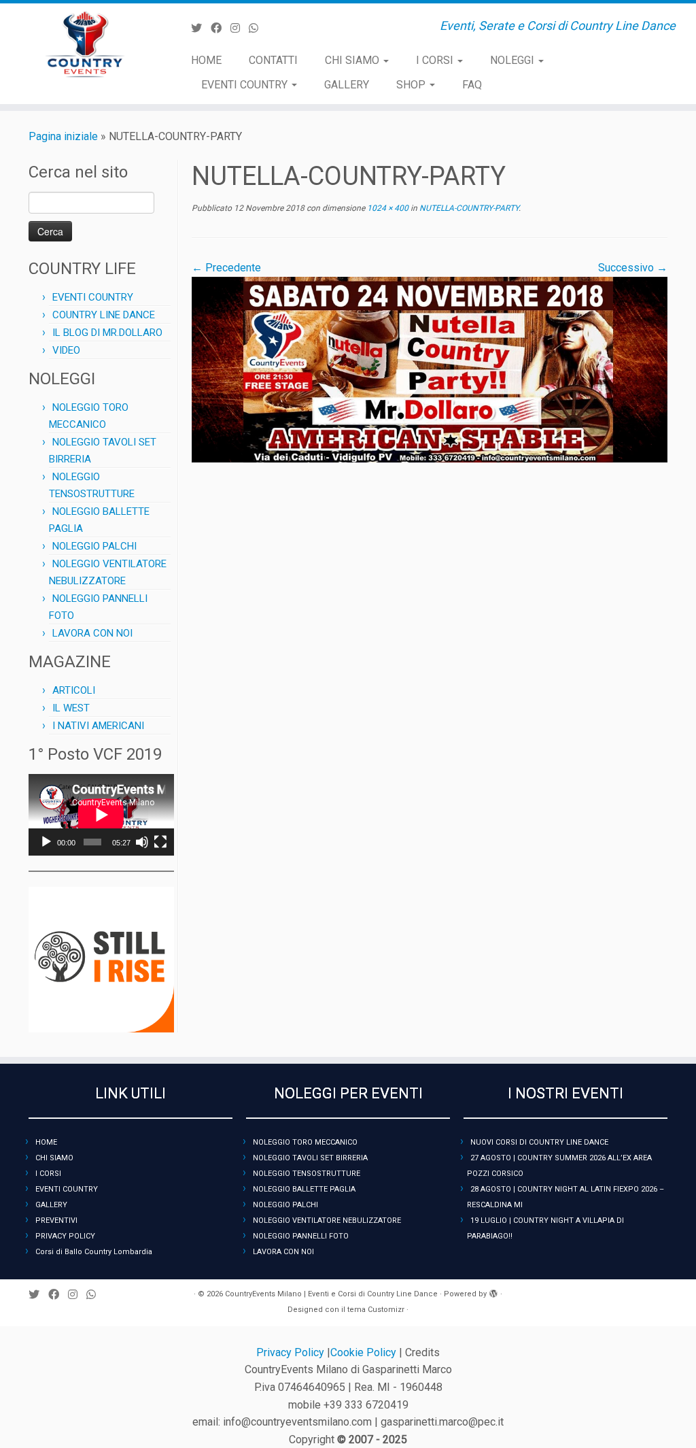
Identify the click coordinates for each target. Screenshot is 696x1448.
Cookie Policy (364, 1352)
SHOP (412, 84)
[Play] (46, 842)
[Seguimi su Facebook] (220, 28)
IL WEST (71, 708)
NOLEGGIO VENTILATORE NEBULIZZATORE (327, 1220)
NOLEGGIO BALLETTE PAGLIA (304, 1189)
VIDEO (66, 350)
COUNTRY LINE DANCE (103, 315)
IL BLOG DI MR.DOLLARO (107, 332)
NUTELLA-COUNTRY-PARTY (468, 208)
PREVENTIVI (56, 1220)
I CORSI (436, 60)
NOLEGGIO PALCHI (94, 546)
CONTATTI (273, 60)
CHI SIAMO (353, 60)
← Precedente (226, 267)
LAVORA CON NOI (92, 633)
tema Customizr (375, 1309)
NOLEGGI (513, 60)
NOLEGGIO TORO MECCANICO (305, 1142)
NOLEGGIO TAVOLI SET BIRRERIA (310, 1158)
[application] (101, 815)
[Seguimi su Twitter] (201, 28)
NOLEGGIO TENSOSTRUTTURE (306, 1173)
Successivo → (632, 267)
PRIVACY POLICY (65, 1236)
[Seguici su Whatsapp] (258, 28)
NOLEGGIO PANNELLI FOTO (301, 1236)
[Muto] (142, 842)
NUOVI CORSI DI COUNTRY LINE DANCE (539, 1142)
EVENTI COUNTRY (245, 84)
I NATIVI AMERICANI (98, 726)
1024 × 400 (386, 208)
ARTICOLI (73, 690)
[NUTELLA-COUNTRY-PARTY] (429, 369)
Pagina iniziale (63, 136)
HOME (206, 60)
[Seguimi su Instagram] (239, 28)
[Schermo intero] (160, 842)
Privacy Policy (291, 1352)
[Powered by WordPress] (493, 1291)
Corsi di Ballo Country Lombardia (93, 1251)
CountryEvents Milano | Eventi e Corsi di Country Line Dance (331, 1294)
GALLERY (346, 84)
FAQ (472, 84)
